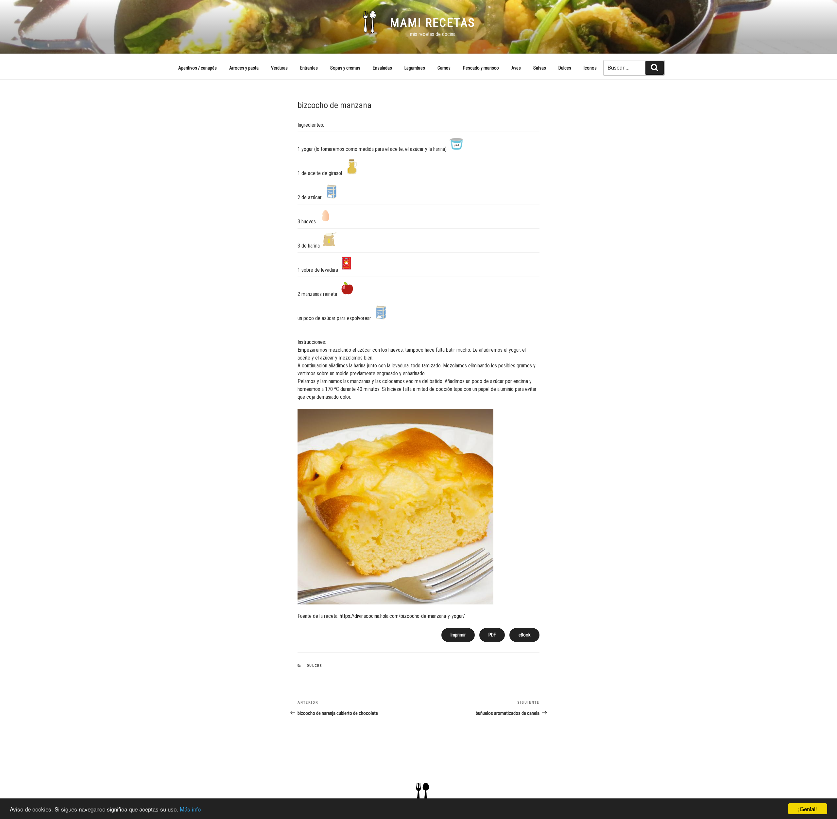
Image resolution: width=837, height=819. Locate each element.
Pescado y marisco (481, 68)
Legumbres (414, 68)
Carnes (444, 68)
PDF (492, 634)
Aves (516, 68)
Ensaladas (382, 68)
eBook (524, 634)
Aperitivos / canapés (197, 68)
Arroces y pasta (244, 68)
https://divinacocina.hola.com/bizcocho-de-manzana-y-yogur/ (402, 616)
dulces (314, 666)
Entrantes (309, 68)
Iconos (590, 68)
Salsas (539, 68)
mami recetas (432, 23)
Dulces (564, 68)
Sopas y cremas (345, 68)
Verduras (279, 68)
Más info (190, 809)
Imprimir (458, 634)
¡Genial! (807, 809)
